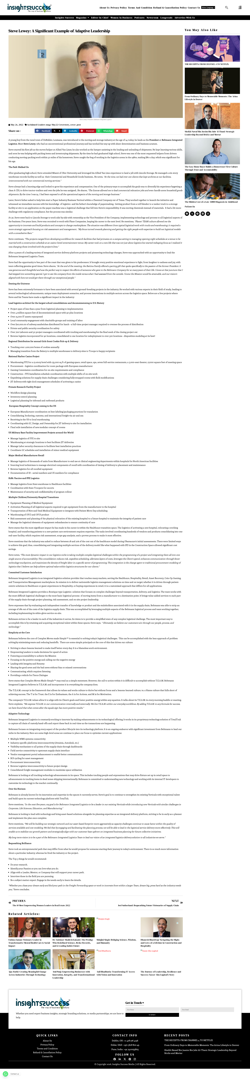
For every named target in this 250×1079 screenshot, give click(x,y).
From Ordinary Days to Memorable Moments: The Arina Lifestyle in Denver (201, 1045)
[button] (226, 8)
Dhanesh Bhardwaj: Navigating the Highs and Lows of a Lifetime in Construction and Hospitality (161, 942)
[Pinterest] (197, 214)
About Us (104, 7)
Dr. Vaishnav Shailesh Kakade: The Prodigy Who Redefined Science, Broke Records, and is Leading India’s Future (73, 942)
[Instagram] (208, 214)
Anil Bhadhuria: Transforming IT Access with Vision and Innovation (116, 973)
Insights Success (64, 17)
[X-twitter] (192, 214)
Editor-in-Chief (100, 17)
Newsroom (153, 17)
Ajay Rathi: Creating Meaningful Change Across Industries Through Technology (27, 973)
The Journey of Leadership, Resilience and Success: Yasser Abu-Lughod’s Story (161, 973)
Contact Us (194, 7)
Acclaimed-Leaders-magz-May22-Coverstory (48, 124)
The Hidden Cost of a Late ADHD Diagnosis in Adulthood (211, 201)
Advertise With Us (185, 17)
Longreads (166, 17)
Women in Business (122, 17)
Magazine (81, 17)
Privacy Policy (119, 7)
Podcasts (139, 17)
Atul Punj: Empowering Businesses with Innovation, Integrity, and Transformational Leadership (74, 974)
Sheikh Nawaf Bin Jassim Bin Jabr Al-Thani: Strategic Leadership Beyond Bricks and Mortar (209, 133)
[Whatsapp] (5, 1074)
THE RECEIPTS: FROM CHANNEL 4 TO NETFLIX (207, 64)
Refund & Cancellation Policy (170, 7)
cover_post (75, 124)
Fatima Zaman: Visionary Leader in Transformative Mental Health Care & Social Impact (29, 942)
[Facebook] (187, 214)
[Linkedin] (203, 214)
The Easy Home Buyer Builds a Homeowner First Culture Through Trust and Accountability (211, 168)
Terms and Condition (140, 7)
